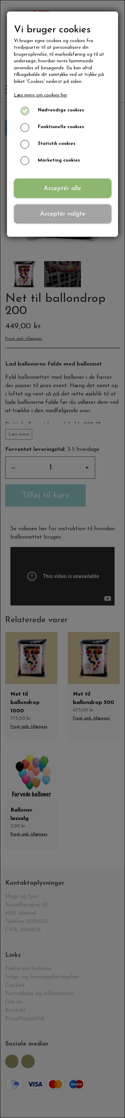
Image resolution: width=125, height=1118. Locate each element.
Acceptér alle (62, 188)
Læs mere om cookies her (40, 95)
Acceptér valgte (62, 214)
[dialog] (62, 559)
